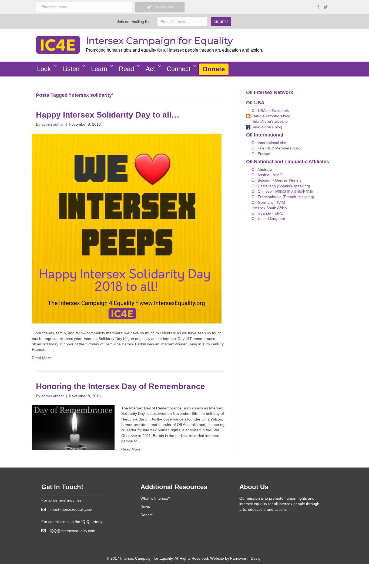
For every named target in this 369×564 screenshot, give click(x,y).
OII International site (268, 143)
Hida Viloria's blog (266, 127)
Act (150, 68)
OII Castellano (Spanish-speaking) (280, 186)
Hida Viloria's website (269, 121)
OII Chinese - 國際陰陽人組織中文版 (281, 191)
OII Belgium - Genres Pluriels (275, 180)
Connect (178, 68)
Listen (70, 68)
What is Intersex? (155, 498)
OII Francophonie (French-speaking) (282, 197)
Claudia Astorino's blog (270, 116)
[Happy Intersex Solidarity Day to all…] (127, 228)
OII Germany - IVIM (267, 202)
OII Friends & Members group (276, 148)
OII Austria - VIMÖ (266, 175)
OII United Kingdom (267, 218)
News (145, 506)
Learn (99, 68)
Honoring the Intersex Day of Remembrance (120, 386)
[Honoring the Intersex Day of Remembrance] (73, 427)
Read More (41, 358)
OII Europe (260, 154)
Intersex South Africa (268, 208)
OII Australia (261, 169)
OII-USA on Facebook (269, 110)
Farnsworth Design (246, 558)
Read (126, 68)
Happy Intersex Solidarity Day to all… (107, 114)
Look (44, 68)
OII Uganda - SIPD (266, 213)
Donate (214, 69)
